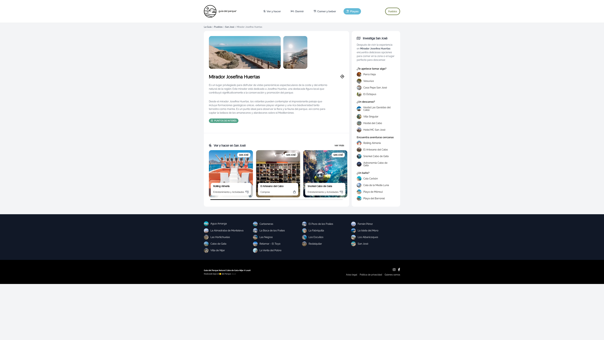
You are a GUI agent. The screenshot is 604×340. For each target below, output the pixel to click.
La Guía (208, 27)
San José (229, 27)
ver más (339, 145)
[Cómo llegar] (342, 76)
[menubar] (311, 11)
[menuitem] (272, 11)
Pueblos (218, 27)
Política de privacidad (371, 274)
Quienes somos (392, 274)
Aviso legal (351, 274)
